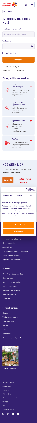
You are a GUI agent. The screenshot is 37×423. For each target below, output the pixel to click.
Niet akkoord (18, 231)
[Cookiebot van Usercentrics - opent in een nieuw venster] (26, 189)
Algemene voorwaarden (10, 398)
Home (7, 12)
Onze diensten (7, 278)
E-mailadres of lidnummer (11, 29)
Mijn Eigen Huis (8, 321)
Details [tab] (19, 195)
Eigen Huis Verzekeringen (11, 260)
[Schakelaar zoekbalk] (20, 4)
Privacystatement (8, 382)
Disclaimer (5, 390)
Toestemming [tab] (7, 195)
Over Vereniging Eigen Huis (12, 274)
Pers (4, 330)
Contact (5, 313)
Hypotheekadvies (8, 243)
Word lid (8, 180)
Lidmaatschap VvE (9, 295)
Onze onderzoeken (9, 286)
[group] (18, 90)
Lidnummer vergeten (11, 66)
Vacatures (6, 299)
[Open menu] (32, 4)
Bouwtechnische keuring (11, 239)
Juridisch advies (8, 247)
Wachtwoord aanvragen (13, 70)
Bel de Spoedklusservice (11, 255)
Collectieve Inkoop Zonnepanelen (15, 251)
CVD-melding (6, 394)
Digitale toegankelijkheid (11, 338)
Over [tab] (30, 195)
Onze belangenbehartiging (12, 282)
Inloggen (18, 60)
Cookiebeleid (6, 386)
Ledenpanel (6, 334)
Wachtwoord (7, 41)
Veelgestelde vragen (9, 317)
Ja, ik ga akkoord (18, 225)
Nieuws (5, 325)
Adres (4, 405)
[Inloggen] (26, 4)
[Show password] (31, 46)
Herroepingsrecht (8, 409)
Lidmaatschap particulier (11, 290)
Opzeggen (5, 402)
